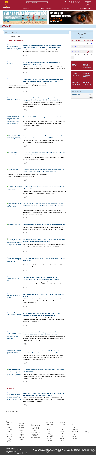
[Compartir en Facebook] (24, 55)
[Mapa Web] (20, 453)
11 (75, 49)
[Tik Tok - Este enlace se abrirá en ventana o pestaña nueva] (79, 2)
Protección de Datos (21, 450)
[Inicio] (6, 4)
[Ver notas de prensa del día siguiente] (20, 36)
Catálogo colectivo (76, 94)
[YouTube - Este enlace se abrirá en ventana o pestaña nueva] (71, 2)
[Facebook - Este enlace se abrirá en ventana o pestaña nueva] (77, 2)
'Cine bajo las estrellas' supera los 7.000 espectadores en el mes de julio (44, 224)
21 (84, 51)
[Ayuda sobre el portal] (22, 453)
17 (72, 51)
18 (75, 51)
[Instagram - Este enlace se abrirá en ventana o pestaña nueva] (75, 2)
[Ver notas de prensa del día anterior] (7, 36)
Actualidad (65, 8)
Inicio (7, 29)
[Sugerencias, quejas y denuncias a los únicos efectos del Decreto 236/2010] (24, 453)
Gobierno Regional (45, 8)
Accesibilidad (19, 447)
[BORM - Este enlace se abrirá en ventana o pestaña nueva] (21, 431)
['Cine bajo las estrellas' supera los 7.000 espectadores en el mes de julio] (14, 225)
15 (87, 49)
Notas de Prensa (19, 29)
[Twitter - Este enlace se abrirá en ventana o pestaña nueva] (73, 2)
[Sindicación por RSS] (26, 453)
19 (78, 51)
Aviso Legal (19, 449)
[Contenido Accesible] (66, 2)
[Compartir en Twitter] (26, 55)
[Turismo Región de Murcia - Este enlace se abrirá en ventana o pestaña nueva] (62, 431)
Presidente (25, 8)
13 (81, 49)
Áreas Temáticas (85, 8)
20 (81, 51)
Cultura (12, 29)
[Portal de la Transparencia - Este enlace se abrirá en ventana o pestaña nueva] (35, 431)
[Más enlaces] (87, 431)
